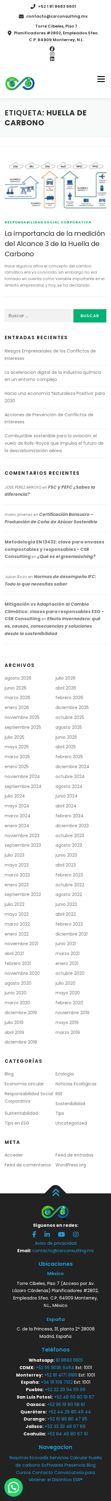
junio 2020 (16, 993)
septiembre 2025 (23, 727)
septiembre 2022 (23, 894)
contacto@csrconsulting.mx (57, 16)
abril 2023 (66, 865)
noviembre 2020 (22, 973)
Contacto (42, 1472)
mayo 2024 (17, 806)
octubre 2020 (70, 973)
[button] (13, 1487)
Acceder (14, 1155)
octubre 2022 (70, 885)
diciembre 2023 (72, 826)
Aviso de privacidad (55, 1243)
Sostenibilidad (70, 1104)
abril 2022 (66, 914)
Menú (101, 79)
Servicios (59, 1458)
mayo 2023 (17, 865)
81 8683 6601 (69, 1360)
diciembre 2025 (72, 707)
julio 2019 (14, 1022)
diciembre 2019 (21, 1013)
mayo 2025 (17, 747)
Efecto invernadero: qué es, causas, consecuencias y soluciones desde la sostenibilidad (53, 626)
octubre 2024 (70, 776)
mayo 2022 (17, 914)
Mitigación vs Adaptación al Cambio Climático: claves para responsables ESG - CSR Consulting (54, 611)
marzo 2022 (17, 924)
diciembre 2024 (72, 766)
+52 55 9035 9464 (55, 1368)
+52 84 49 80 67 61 (67, 1434)
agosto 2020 (18, 983)
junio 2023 (66, 855)
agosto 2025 (69, 727)
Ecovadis (39, 1458)
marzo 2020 (17, 1003)
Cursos (23, 1472)
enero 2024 (17, 826)
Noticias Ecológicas (76, 1084)
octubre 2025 (70, 717)
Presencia (74, 1465)
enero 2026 (17, 707)
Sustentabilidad (21, 1113)
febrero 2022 (69, 924)
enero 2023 (17, 885)
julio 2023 (14, 855)
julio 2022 (14, 904)
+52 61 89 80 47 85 (67, 1419)
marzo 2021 (68, 953)
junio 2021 (66, 944)
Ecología (65, 1074)
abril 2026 (66, 688)
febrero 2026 (69, 697)
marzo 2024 (18, 816)
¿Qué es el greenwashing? (66, 556)
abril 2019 (14, 1032)
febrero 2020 (69, 1003)
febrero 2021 (18, 963)
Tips (60, 1113)
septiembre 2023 (23, 845)
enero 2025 (17, 766)
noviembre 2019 (72, 1013)
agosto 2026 (18, 678)
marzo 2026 (17, 697)
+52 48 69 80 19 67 (74, 1397)
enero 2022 (17, 934)
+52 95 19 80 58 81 (66, 1404)
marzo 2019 (68, 1032)
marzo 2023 (17, 875)
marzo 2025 (17, 757)
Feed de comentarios (28, 1165)
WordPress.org (71, 1165)
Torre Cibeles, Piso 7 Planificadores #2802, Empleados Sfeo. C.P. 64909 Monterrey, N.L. (56, 33)
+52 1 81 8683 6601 (57, 6)
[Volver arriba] (56, 1194)
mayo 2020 (68, 993)
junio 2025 (66, 737)
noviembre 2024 (22, 776)
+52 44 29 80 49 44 (69, 1412)
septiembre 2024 (23, 786)
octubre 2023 (70, 836)
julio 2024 (15, 796)
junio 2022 (66, 904)
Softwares (52, 1465)
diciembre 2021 (72, 934)
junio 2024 (67, 796)
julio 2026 (66, 678)
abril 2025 (66, 747)
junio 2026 (16, 688)
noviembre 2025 (22, 717)
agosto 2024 (69, 786)
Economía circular (24, 1084)
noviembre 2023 (22, 836)
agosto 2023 (69, 845)
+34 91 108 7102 (57, 1382)
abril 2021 (14, 953)
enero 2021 (67, 963)
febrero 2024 (70, 816)
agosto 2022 (69, 894)
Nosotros (19, 1458)
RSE (59, 1094)
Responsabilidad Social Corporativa (48, 222)
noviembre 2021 (21, 944)
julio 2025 (14, 737)
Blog (9, 1074)
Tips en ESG (17, 1123)
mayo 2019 (67, 1022)
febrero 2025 (69, 757)
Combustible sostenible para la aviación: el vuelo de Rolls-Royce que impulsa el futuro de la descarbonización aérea (54, 443)
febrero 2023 (69, 875)
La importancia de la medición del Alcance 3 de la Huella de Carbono (55, 244)
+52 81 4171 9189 (60, 1375)
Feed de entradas (74, 1155)
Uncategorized (71, 1123)
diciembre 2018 (21, 1042)
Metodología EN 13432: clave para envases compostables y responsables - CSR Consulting (54, 549)
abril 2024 (66, 806)
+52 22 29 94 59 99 (65, 1389)
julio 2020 (66, 983)
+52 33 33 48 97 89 (65, 1426)
